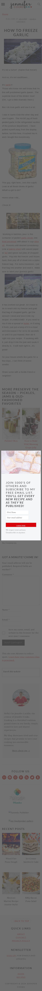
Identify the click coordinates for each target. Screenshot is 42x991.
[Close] (37, 454)
